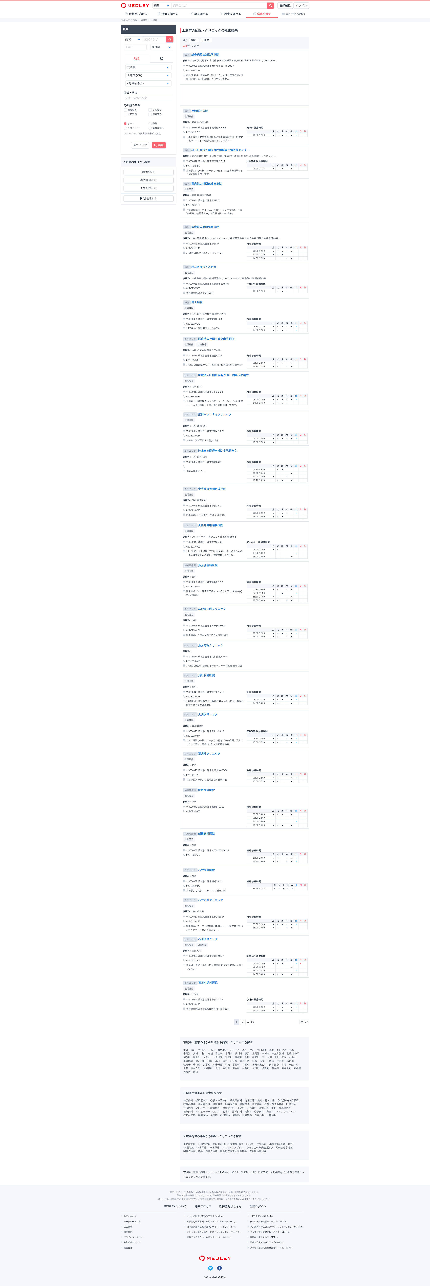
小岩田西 (218, 1064)
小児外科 (252, 1107)
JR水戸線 (214, 1147)
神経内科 (218, 1104)
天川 (276, 1057)
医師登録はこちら (230, 1206)
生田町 (226, 1068)
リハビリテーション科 (208, 1111)
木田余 (228, 1053)
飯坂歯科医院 (206, 790)
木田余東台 (258, 1064)
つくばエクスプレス (233, 1147)
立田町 (255, 1068)
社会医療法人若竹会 (203, 267)
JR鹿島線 (188, 1147)
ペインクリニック (286, 1111)
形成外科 (237, 1111)
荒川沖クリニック (209, 753)
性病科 (214, 1115)
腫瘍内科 (203, 1115)
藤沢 (247, 1053)
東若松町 (200, 1061)
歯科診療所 (190, 565)
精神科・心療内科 (254, 1111)
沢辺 (217, 1068)
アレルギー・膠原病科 (208, 1107)
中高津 (187, 1053)
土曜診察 (189, 116)
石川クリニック (208, 939)
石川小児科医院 (208, 982)
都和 (254, 1061)
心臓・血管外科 (218, 1100)
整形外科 (188, 1111)
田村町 (236, 1068)
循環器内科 (202, 1100)
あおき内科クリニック (212, 608)
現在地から (149, 198)
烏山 (217, 1061)
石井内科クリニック (210, 900)
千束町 (196, 1064)
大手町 (206, 1064)
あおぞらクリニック (210, 645)
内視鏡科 (225, 1115)
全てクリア (140, 145)
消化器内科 (236, 1100)
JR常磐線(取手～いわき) (240, 1143)
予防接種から (148, 188)
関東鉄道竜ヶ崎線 (193, 1151)
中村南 (265, 1053)
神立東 (233, 1061)
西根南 (297, 1068)
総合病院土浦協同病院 (205, 54)
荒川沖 (238, 1053)
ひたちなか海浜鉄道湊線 (259, 1147)
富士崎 (219, 1053)
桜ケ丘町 (196, 1068)
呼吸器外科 (204, 1104)
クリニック (190, 339)
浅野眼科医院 (206, 675)
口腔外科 (259, 1115)
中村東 (280, 1061)
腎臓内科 (244, 1104)
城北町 (196, 1057)
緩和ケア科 (189, 1115)
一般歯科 (271, 1115)
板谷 (185, 1068)
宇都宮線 (261, 1143)
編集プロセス (203, 1206)
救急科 (270, 1111)
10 (252, 1021)
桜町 (193, 1049)
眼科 (273, 1107)
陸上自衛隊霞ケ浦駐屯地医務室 (217, 450)
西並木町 (286, 1068)
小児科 (240, 1107)
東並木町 (294, 1064)
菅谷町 (275, 1068)
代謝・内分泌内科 (274, 1104)
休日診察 (202, 344)
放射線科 (247, 1115)
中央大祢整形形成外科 (212, 488)
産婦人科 (264, 1107)
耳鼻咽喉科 (285, 1107)
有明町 (246, 1064)
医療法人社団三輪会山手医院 (216, 338)
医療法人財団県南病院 (205, 226)
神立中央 (235, 1049)
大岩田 (206, 1057)
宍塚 (284, 1057)
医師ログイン (258, 1206)
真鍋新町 (223, 1049)
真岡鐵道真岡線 (257, 1151)
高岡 (262, 1061)
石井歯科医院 (206, 870)
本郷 (284, 1064)
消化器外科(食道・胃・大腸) (260, 1100)
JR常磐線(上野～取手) (281, 1143)
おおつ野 (282, 1049)
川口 (203, 1053)
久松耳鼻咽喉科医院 (210, 525)
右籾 (210, 1053)
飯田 (195, 1072)
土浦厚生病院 (199, 110)
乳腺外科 (291, 1104)
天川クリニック (208, 714)
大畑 (269, 1057)
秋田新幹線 (219, 1143)
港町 (252, 1049)
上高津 (256, 1053)
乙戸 (244, 1049)
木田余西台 (273, 1064)
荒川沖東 (262, 1049)
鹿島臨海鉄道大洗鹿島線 (233, 1151)
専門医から (148, 171)
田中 (225, 1061)
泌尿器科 (257, 1104)
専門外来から (148, 180)
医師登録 (285, 5)
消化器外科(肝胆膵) (288, 1100)
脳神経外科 (231, 1104)
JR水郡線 (201, 1147)
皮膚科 (226, 1111)
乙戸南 (290, 1061)
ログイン (301, 5)
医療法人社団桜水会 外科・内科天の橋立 (223, 375)
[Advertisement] (245, 95)
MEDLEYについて (175, 1206)
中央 (185, 1049)
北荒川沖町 (293, 1053)
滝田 (210, 1061)
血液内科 (188, 1107)
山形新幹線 (204, 1143)
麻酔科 (236, 1115)
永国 (247, 1057)
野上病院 (197, 302)
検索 (160, 145)
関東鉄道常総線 (284, 1147)
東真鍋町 (188, 1061)
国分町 (187, 1057)
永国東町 (208, 1068)
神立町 (255, 1057)
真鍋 (271, 1049)
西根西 (187, 1072)
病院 (187, 55)
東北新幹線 (189, 1143)
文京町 (228, 1057)
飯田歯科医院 (206, 833)
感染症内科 (229, 1107)
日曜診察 (202, 945)
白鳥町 (246, 1068)
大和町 (201, 1049)
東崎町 (238, 1057)
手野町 (236, 1064)
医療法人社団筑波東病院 (206, 183)
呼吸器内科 (189, 1104)
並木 (291, 1049)
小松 (227, 1064)
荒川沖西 (245, 1061)
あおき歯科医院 (208, 565)
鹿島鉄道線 (211, 1151)
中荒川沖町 (278, 1053)
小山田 (292, 1057)
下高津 (211, 1049)
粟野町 (265, 1068)
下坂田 (270, 1061)
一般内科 (188, 1100)
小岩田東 (218, 1057)
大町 (195, 1053)
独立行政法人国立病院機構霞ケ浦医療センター (220, 150)
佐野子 (187, 1064)
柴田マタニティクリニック (214, 414)
